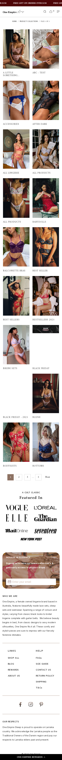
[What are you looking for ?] (45, 11)
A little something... (16, 53)
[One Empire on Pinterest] (41, 706)
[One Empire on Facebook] (20, 706)
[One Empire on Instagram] (30, 706)
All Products (46, 151)
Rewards (13, 669)
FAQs (39, 658)
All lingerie (16, 151)
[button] (31, 757)
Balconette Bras (16, 249)
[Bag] (51, 12)
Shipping (41, 681)
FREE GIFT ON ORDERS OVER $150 (26, 3)
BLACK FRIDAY (46, 347)
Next (47, 477)
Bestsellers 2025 (46, 298)
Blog (11, 663)
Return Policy (45, 675)
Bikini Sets (16, 347)
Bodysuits (16, 445)
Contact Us (43, 669)
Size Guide (42, 663)
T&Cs (39, 687)
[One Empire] (13, 11)
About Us (14, 675)
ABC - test (46, 53)
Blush (46, 396)
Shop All (13, 658)
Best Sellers (16, 298)
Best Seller (46, 249)
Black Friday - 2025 (16, 396)
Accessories (16, 103)
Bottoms (46, 445)
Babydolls (46, 200)
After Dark (46, 103)
